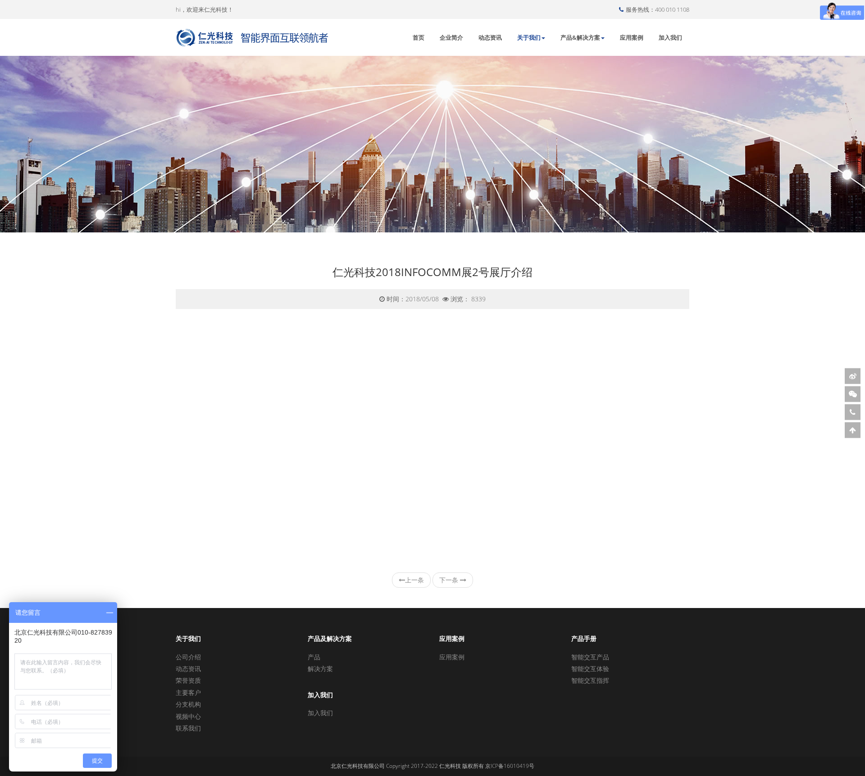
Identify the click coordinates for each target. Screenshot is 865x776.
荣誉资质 (188, 680)
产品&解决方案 (580, 37)
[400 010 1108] (852, 412)
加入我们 (670, 37)
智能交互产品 (590, 657)
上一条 (414, 580)
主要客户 (188, 692)
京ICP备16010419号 (509, 766)
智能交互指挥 (590, 680)
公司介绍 (188, 657)
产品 (314, 657)
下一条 (449, 580)
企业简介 (451, 37)
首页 (418, 37)
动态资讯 (490, 37)
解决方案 (320, 668)
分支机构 (188, 704)
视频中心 (188, 716)
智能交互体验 (590, 668)
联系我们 (188, 728)
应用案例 (631, 37)
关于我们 (529, 37)
